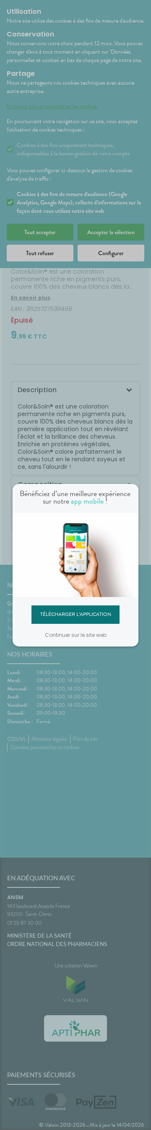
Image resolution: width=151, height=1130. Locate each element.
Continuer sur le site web (76, 635)
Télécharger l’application (75, 614)
